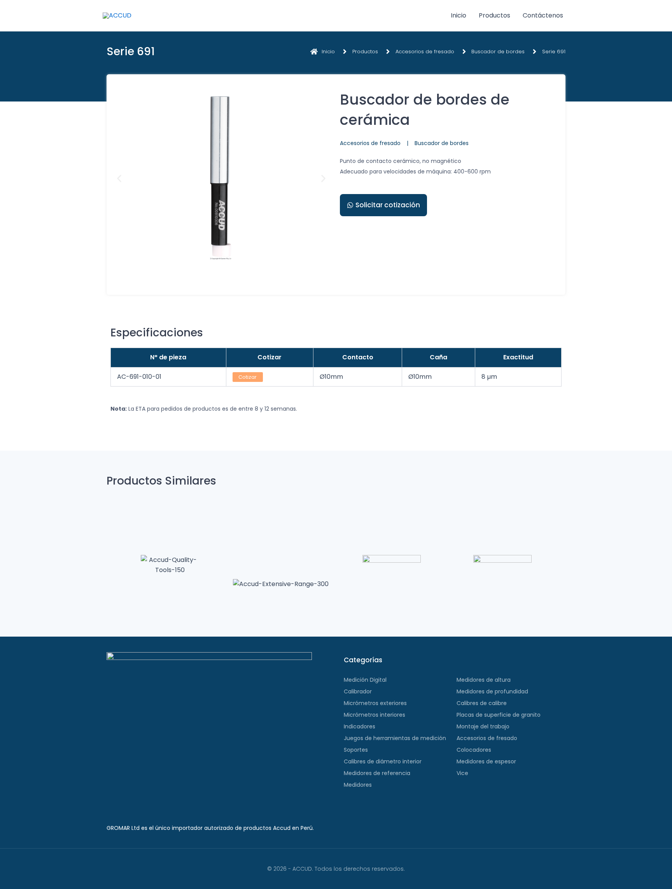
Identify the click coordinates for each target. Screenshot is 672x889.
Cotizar (247, 377)
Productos (494, 15)
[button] (119, 179)
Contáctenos (543, 15)
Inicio (458, 15)
